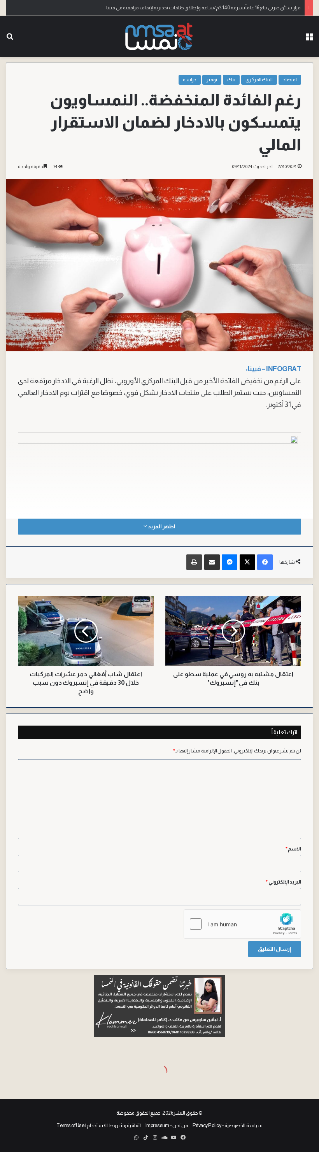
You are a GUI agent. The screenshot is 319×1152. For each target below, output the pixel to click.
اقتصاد (290, 79)
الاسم (293, 849)
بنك (231, 79)
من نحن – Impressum (166, 1125)
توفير (212, 79)
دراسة (189, 79)
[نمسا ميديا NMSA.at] (159, 36)
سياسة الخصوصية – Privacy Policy (228, 1125)
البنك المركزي (259, 79)
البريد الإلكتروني (283, 882)
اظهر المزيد (161, 526)
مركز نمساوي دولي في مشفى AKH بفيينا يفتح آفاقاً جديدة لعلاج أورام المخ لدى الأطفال (214, 8)
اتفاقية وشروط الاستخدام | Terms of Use (98, 1125)
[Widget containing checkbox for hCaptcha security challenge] (242, 924)
